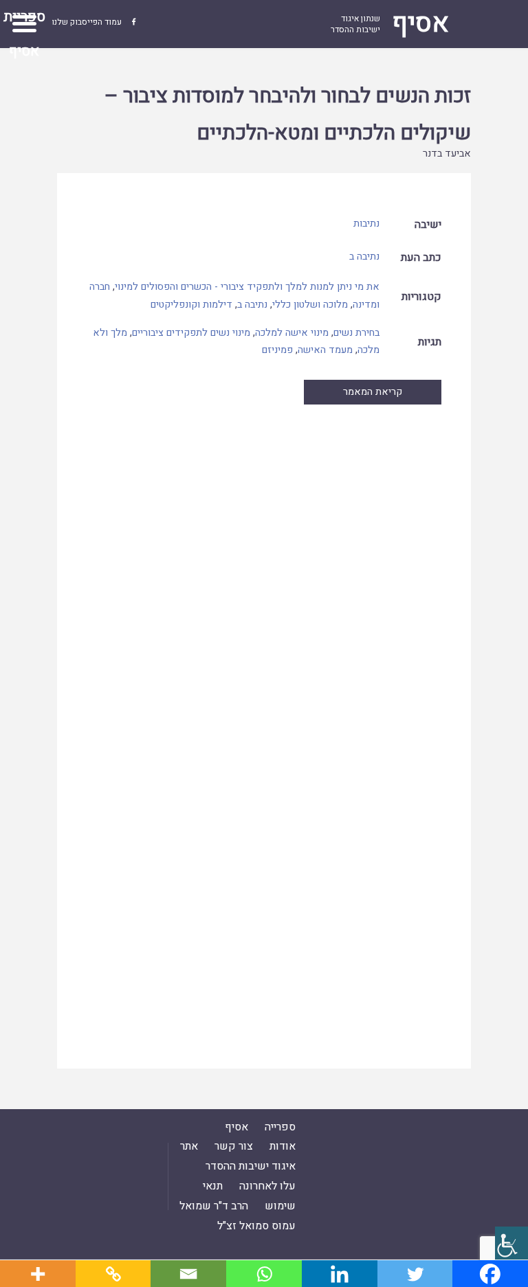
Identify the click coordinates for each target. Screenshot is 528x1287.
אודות (283, 1146)
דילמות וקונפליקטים (191, 304)
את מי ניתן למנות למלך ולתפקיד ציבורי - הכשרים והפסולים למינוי (247, 287)
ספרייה (280, 1127)
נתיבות (366, 223)
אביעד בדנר (447, 153)
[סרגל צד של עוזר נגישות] (511, 1243)
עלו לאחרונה (267, 1186)
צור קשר (233, 1146)
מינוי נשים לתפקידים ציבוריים (191, 333)
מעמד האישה (325, 350)
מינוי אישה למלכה (292, 333)
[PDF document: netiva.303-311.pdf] (264, 724)
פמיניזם (277, 350)
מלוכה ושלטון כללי (310, 304)
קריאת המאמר (372, 392)
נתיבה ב (364, 256)
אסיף (236, 1127)
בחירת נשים (356, 333)
